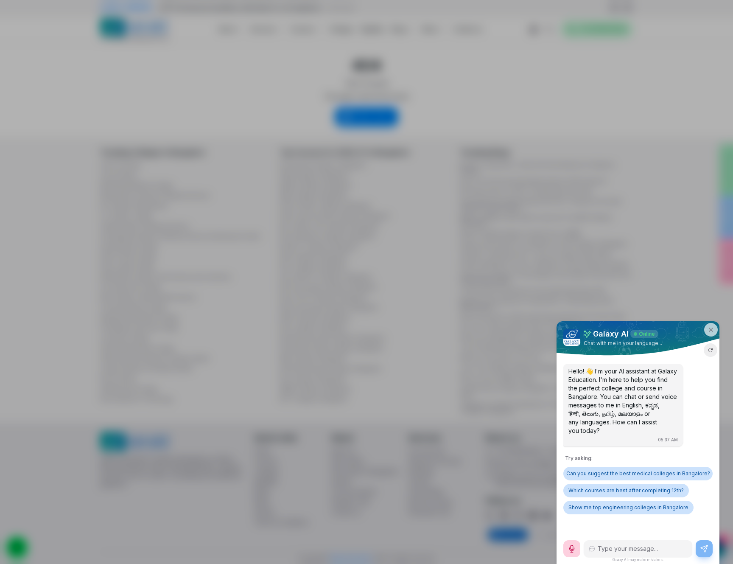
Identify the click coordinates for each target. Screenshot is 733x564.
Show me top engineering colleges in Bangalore (628, 507)
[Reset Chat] (710, 350)
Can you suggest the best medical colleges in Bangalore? (638, 473)
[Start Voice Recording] (571, 548)
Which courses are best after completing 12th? (626, 490)
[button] (711, 330)
